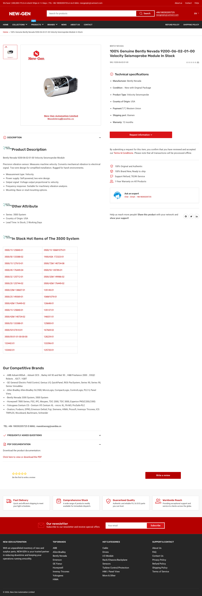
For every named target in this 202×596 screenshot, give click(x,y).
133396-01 (49, 343)
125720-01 (49, 350)
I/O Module (107, 556)
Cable (105, 548)
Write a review (163, 475)
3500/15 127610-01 (14, 263)
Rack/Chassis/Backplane (114, 560)
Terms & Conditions (123, 153)
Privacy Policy (159, 560)
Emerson (57, 560)
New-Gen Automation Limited (22, 592)
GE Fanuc (57, 563)
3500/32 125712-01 (14, 276)
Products (36, 23)
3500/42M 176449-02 (54, 283)
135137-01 (49, 310)
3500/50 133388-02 (14, 256)
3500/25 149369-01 (14, 296)
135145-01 (49, 290)
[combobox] (101, 13)
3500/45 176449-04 (14, 270)
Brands (51, 25)
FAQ (154, 552)
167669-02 (49, 330)
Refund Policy (172, 25)
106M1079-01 (50, 296)
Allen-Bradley (59, 552)
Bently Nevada (117, 46)
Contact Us (157, 556)
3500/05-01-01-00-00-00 (16, 336)
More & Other (108, 575)
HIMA (55, 579)
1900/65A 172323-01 (54, 256)
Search (147, 13)
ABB (55, 548)
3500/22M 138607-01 (15, 290)
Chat (127, 197)
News (64, 25)
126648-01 (49, 303)
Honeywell (58, 567)
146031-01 (49, 316)
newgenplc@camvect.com (167, 15)
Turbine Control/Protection (115, 567)
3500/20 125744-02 (14, 283)
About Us (75, 25)
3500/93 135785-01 (53, 270)
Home (5, 25)
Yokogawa (58, 575)
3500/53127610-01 (14, 330)
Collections (18, 25)
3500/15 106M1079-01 (55, 250)
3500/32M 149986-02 (54, 276)
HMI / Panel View (111, 571)
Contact (188, 3)
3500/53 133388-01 (14, 323)
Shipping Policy (191, 25)
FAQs (197, 3)
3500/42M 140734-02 (15, 316)
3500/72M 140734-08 (54, 263)
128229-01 (49, 336)
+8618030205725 (144, 197)
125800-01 (49, 323)
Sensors (106, 563)
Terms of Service (160, 571)
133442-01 (10, 343)
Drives (105, 552)
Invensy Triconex (61, 571)
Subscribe (155, 525)
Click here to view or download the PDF (22, 457)
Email (132, 197)
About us (178, 3)
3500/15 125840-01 (14, 250)
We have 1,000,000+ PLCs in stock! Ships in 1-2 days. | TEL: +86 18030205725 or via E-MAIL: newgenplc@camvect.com (52, 3)
